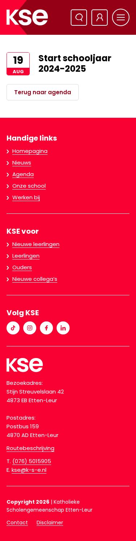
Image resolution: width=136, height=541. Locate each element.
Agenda (23, 174)
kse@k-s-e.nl (29, 470)
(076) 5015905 (31, 461)
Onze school (29, 186)
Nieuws (21, 162)
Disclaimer (50, 522)
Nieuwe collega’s (34, 279)
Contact (17, 522)
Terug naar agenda (42, 92)
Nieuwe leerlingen (35, 244)
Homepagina (30, 151)
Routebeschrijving (30, 448)
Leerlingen (26, 255)
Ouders (22, 267)
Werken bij (26, 197)
